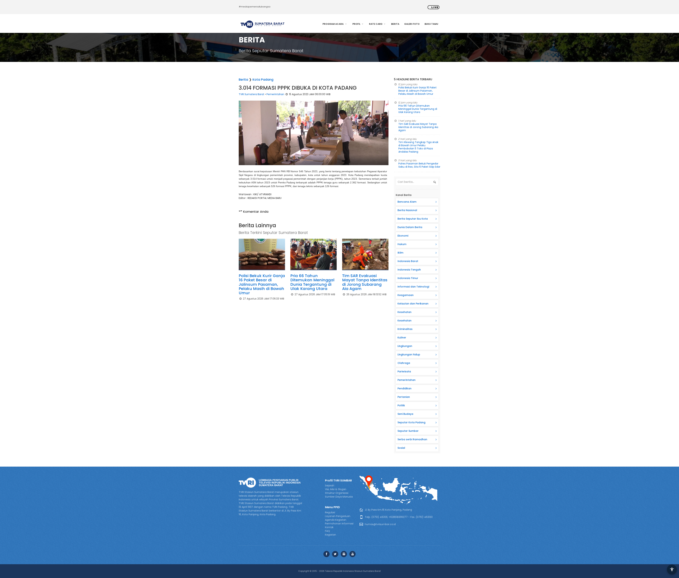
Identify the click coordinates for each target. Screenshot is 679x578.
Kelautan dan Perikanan (412, 303)
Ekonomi (402, 235)
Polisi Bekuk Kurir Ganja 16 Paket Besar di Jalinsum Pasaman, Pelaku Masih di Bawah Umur (262, 284)
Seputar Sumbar (408, 431)
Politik (401, 405)
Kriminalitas (405, 329)
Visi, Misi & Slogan (335, 489)
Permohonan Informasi (339, 523)
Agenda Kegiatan (335, 520)
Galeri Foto (412, 24)
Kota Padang (263, 79)
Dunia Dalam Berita (409, 227)
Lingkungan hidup (408, 354)
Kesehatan (404, 312)
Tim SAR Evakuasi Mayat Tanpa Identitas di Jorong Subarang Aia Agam (364, 282)
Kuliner (401, 337)
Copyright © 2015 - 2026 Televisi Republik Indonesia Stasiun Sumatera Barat (339, 571)
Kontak (329, 527)
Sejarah (329, 485)
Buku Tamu (431, 24)
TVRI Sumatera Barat (251, 94)
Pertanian (403, 397)
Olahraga (403, 363)
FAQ (327, 531)
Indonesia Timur (407, 278)
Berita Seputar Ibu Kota (412, 218)
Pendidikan (404, 388)
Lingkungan (404, 346)
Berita (395, 24)
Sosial (401, 448)
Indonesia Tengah (409, 269)
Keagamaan (405, 295)
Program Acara (333, 24)
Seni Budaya (405, 414)
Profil (356, 24)
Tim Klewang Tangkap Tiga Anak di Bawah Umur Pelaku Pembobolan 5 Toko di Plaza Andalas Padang (418, 146)
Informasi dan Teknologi (413, 286)
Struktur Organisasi (336, 493)
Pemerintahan (275, 94)
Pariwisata (404, 371)
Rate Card (376, 24)
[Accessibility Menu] (672, 569)
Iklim (400, 252)
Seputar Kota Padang (411, 422)
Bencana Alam (406, 202)
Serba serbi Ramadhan (412, 439)
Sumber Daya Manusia (339, 496)
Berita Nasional (407, 210)
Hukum (401, 244)
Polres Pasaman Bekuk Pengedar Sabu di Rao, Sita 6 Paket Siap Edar (419, 165)
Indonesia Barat (407, 261)
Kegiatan (330, 534)
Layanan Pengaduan (337, 516)
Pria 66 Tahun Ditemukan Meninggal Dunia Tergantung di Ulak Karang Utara (312, 282)
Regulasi (330, 512)
